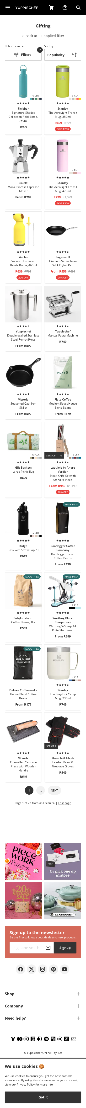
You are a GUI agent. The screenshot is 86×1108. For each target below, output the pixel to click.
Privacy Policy (26, 1084)
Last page (64, 803)
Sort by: (49, 46)
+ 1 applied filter (44, 35)
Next (54, 790)
